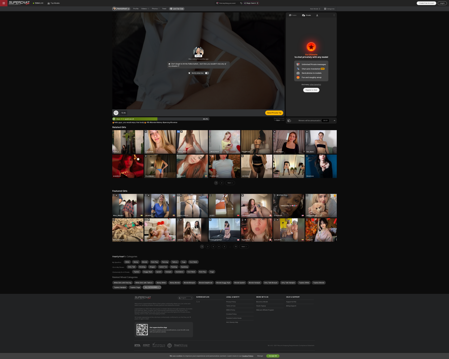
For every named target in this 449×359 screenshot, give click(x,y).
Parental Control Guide (233, 318)
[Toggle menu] (3, 3)
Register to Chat (311, 90)
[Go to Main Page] (19, 3)
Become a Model (262, 302)
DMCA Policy (230, 310)
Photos (155, 9)
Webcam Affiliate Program (265, 310)
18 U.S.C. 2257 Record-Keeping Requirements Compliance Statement (291, 345)
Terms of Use (230, 306)
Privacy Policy (231, 302)
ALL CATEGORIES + (152, 287)
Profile (135, 9)
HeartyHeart (118, 256)
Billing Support (291, 306)
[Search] (241, 3)
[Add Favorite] (116, 113)
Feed (164, 9)
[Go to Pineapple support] (169, 345)
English (183, 298)
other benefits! (315, 84)
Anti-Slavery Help (232, 322)
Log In (442, 3)
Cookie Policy (247, 356)
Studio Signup (261, 306)
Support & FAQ (291, 302)
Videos (145, 9)
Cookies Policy (231, 314)
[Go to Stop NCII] (181, 345)
